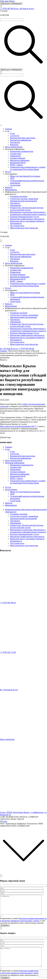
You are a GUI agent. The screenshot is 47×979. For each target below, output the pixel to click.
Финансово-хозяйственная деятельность (27, 219)
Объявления (15, 156)
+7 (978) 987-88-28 (8, 9)
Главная (8, 129)
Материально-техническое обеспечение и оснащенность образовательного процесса (28, 213)
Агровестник (15, 154)
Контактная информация (20, 140)
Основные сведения (18, 196)
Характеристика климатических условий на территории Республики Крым (27, 168)
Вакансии (14, 145)
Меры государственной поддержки (25, 176)
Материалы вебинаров (19, 160)
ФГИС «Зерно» (16, 165)
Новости (8, 187)
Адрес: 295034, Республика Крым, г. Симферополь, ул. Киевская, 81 (23, 813)
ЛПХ (12, 178)
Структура (14, 136)
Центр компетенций (13, 147)
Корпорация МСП (18, 163)
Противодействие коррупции (22, 138)
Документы (15, 142)
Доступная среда (17, 226)
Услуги (8, 172)
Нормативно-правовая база (21, 151)
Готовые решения (17, 158)
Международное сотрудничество (24, 228)
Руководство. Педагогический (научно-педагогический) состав (27, 209)
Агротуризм (15, 185)
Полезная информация (14, 463)
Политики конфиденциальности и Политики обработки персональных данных (23, 919)
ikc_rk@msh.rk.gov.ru (25, 9)
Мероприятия (11, 190)
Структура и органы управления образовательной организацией (24, 200)
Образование (15, 205)
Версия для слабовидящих (11, 4)
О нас (12, 133)
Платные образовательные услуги (24, 217)
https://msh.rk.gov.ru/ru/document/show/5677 (18, 426)
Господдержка (11, 489)
